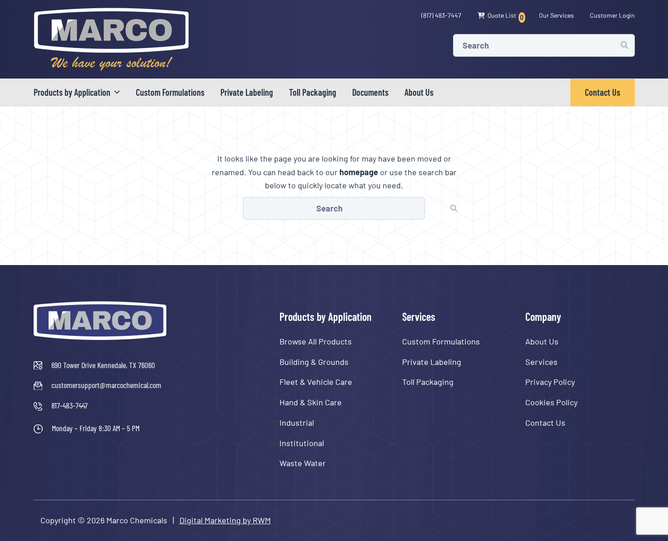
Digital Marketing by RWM (225, 520)
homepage (358, 172)
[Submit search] (624, 44)
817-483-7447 (69, 405)
